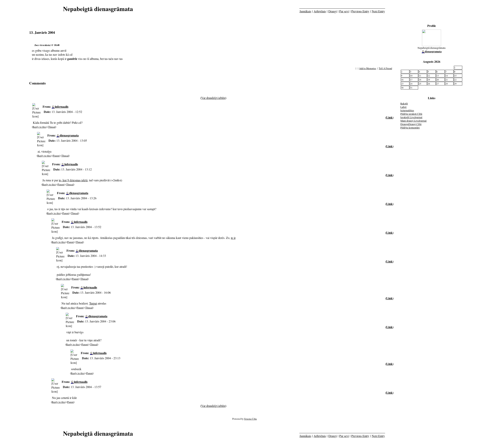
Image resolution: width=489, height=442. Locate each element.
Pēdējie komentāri (410, 127)
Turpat (93, 303)
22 (455, 79)
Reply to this (39, 127)
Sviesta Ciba (250, 418)
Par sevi (344, 11)
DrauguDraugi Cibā (410, 124)
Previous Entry (360, 11)
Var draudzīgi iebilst (213, 98)
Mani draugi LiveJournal (413, 120)
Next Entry (378, 11)
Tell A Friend (385, 68)
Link (389, 117)
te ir (233, 238)
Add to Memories (367, 68)
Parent (56, 155)
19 (429, 79)
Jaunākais (305, 11)
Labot (403, 107)
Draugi (332, 11)
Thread (51, 127)
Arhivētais (320, 11)
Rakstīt (404, 103)
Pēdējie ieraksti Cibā (411, 114)
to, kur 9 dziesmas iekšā (73, 180)
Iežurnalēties (407, 110)
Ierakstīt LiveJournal (411, 117)
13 (437, 75)
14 (446, 75)
